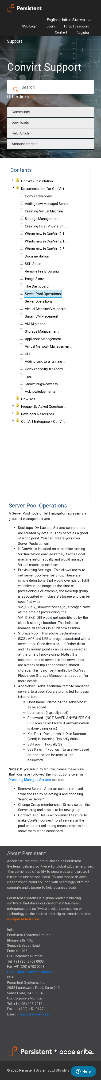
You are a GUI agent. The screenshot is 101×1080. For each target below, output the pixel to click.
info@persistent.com (33, 1014)
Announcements (25, 144)
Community (21, 112)
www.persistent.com (23, 919)
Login (51, 26)
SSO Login (29, 26)
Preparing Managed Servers (30, 779)
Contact (61, 32)
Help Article (21, 133)
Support (14, 41)
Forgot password (76, 26)
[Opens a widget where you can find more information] (83, 1072)
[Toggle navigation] (13, 49)
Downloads (20, 122)
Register (83, 33)
